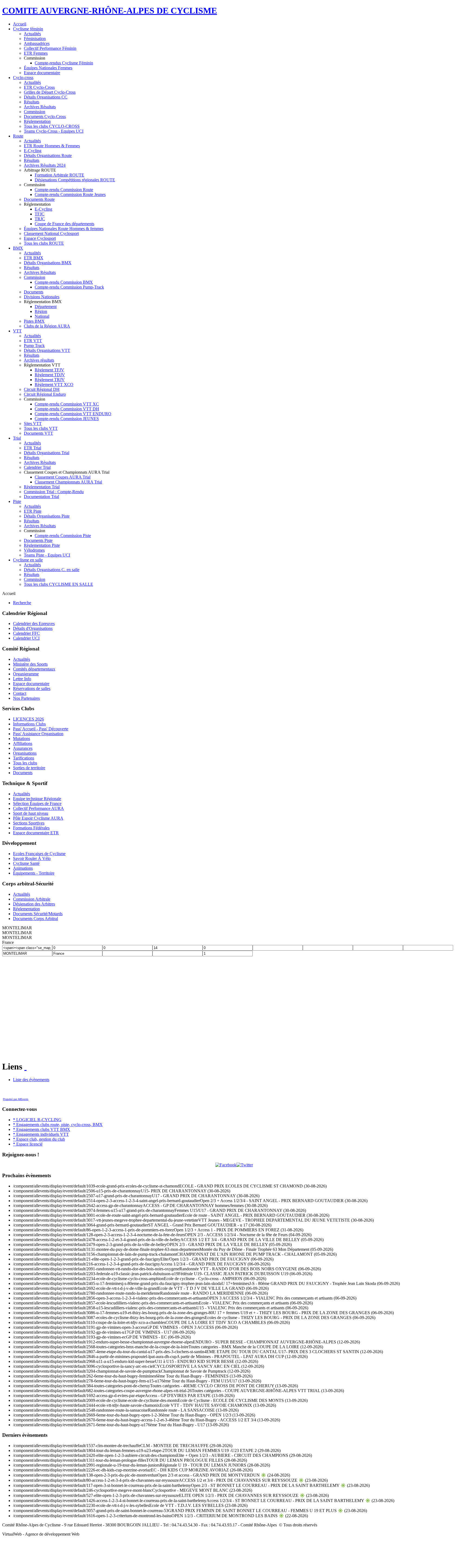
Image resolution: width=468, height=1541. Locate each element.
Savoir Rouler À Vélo (32, 858)
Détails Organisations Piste (47, 516)
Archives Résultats (40, 106)
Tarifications (23, 758)
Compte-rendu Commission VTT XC (67, 404)
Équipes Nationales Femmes (48, 68)
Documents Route (39, 199)
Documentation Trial (41, 496)
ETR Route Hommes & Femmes (52, 145)
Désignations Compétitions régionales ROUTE (75, 180)
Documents (33, 292)
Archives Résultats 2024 (45, 165)
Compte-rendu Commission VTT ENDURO (73, 413)
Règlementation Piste (42, 545)
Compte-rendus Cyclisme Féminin (64, 63)
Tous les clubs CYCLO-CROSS (52, 126)
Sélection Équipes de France (37, 803)
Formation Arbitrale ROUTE (59, 175)
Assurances (22, 748)
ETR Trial (32, 448)
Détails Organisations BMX (48, 262)
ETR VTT (33, 340)
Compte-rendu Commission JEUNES (67, 418)
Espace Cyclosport (40, 238)
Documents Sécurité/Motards (38, 913)
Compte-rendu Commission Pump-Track (69, 287)
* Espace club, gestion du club (39, 1139)
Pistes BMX (34, 321)
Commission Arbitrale (31, 899)
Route (18, 136)
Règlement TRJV (50, 379)
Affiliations (22, 743)
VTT (17, 331)
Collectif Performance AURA (38, 808)
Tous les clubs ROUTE (44, 243)
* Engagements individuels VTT (41, 1134)
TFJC (39, 214)
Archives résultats (39, 360)
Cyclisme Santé (26, 863)
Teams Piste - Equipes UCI (47, 555)
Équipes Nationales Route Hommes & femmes (63, 228)
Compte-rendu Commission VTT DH (67, 409)
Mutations (21, 738)
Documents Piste (38, 540)
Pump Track (34, 345)
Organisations (25, 753)
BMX (18, 248)
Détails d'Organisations (33, 628)
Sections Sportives (28, 823)
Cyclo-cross (23, 77)
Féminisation (35, 38)
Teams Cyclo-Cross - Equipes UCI (53, 131)
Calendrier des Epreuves (34, 623)
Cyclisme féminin (28, 29)
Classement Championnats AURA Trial (68, 482)
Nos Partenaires (26, 698)
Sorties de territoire (29, 767)
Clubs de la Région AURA (47, 326)
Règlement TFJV (49, 370)
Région (41, 311)
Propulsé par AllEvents (15, 1099)
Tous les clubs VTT (41, 428)
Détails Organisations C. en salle (51, 569)
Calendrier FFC (26, 633)
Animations (23, 868)
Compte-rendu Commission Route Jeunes (70, 194)
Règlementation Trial (42, 487)
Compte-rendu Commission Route (64, 189)
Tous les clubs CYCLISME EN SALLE (58, 584)
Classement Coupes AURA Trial (62, 477)
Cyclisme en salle (28, 560)
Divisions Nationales (41, 297)
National (42, 316)
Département (46, 306)
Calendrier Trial (37, 467)
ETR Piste (32, 511)
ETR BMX (33, 258)
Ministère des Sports (30, 664)
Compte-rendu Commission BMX (64, 282)
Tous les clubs (25, 763)
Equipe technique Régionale (37, 798)
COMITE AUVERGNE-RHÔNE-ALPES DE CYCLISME (109, 10)
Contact (19, 693)
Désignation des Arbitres (34, 904)
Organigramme (26, 674)
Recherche (22, 602)
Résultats (31, 102)
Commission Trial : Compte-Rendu (54, 491)
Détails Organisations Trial (46, 452)
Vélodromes (34, 550)
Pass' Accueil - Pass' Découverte (40, 729)
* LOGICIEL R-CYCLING (37, 1119)
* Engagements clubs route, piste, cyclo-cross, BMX (58, 1124)
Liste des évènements (31, 1079)
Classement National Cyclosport (51, 233)
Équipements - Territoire (33, 873)
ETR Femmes (36, 53)
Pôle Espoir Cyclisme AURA (38, 818)
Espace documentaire (42, 72)
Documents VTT (38, 433)
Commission (34, 111)
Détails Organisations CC (45, 97)
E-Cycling (32, 150)
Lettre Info (22, 678)
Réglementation (37, 121)
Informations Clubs (29, 724)
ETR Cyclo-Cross (39, 87)
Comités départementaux (34, 669)
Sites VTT (33, 423)
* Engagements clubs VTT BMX (41, 1129)
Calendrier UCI (26, 638)
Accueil (19, 24)
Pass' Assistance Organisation (38, 733)
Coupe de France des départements (64, 223)
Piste (17, 501)
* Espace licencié (28, 1144)
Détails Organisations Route (48, 155)
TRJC (40, 219)
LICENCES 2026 (28, 719)
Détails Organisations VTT (47, 350)
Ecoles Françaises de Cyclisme (39, 853)
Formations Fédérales (31, 828)
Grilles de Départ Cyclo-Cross (50, 92)
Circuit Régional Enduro (45, 394)
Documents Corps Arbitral (35, 918)
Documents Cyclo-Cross (45, 116)
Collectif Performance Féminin (50, 48)
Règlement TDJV (50, 374)
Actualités (32, 33)
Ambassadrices (37, 43)
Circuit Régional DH (42, 389)
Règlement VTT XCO (54, 384)
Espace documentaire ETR (36, 832)
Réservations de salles (31, 688)
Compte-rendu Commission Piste (63, 535)
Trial (17, 438)
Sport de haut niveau (30, 813)
